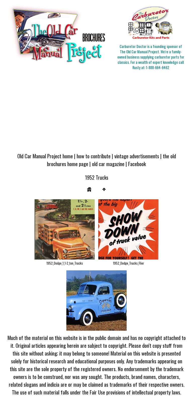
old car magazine (108, 164)
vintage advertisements (136, 156)
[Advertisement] (96, 111)
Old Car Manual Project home (45, 156)
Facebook (137, 164)
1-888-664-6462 (157, 67)
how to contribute (94, 156)
